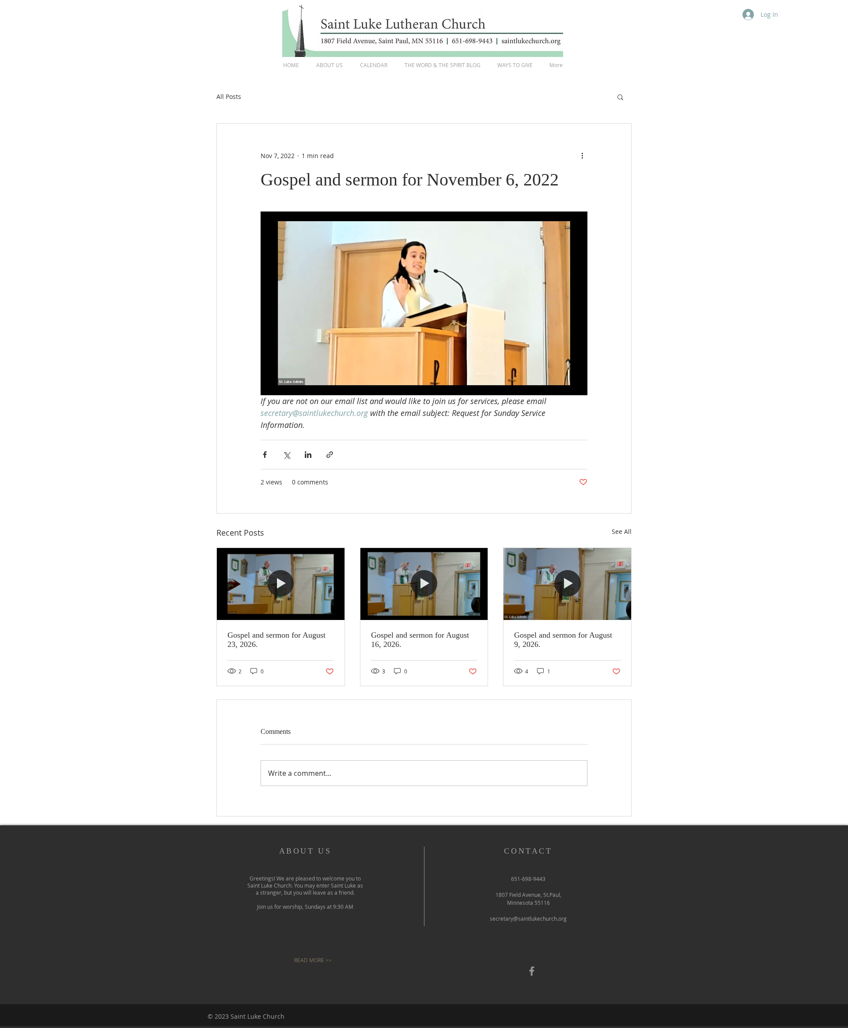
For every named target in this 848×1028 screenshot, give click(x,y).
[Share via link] (330, 454)
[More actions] (582, 155)
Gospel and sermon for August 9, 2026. (563, 640)
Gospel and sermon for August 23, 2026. (276, 640)
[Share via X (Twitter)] (286, 454)
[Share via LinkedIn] (308, 454)
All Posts (228, 96)
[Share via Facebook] (265, 454)
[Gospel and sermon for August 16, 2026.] (424, 584)
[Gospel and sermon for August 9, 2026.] (567, 584)
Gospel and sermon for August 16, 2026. (420, 640)
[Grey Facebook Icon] (532, 971)
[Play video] (424, 303)
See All (622, 531)
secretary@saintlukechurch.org (528, 918)
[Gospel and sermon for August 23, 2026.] (280, 584)
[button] (620, 96)
